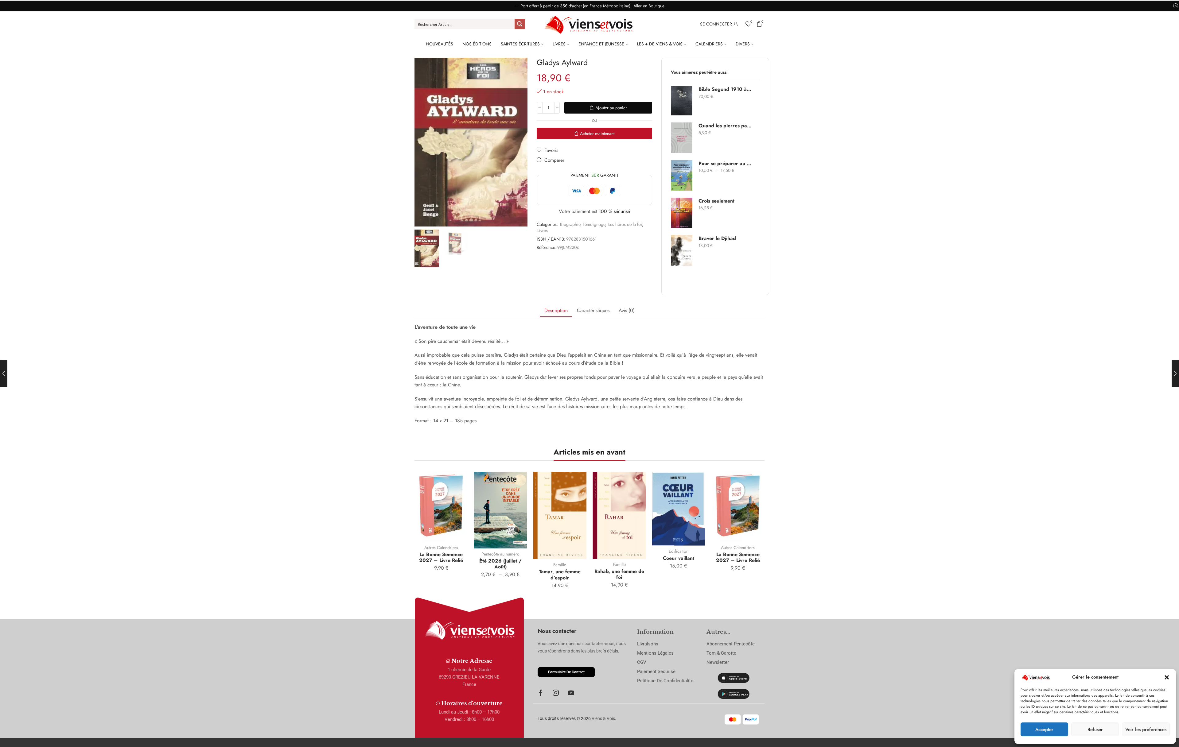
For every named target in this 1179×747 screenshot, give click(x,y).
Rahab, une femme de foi (619, 574)
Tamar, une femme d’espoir (560, 574)
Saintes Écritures (520, 44)
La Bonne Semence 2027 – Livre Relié (441, 557)
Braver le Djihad (717, 238)
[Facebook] (540, 693)
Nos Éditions (477, 44)
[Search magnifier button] (520, 24)
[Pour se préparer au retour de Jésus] (681, 175)
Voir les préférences (1145, 729)
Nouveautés (439, 44)
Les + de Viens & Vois (660, 44)
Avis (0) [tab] (627, 310)
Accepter (1044, 729)
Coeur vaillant (678, 558)
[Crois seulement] (681, 213)
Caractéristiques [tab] (593, 310)
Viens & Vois (603, 718)
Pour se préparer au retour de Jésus (725, 163)
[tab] (556, 310)
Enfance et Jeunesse (601, 44)
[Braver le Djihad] (681, 250)
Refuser (1095, 729)
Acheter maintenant (597, 133)
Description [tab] (556, 310)
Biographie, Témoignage (582, 224)
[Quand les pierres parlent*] (681, 137)
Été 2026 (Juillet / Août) (500, 563)
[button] (1167, 677)
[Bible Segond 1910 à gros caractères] (681, 100)
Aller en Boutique (648, 6)
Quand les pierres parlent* (725, 125)
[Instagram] (556, 693)
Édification (678, 551)
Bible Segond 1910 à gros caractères (725, 89)
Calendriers (709, 44)
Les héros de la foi (625, 224)
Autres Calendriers (441, 547)
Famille (559, 565)
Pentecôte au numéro (500, 554)
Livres (559, 44)
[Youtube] (571, 693)
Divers (743, 44)
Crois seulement (716, 201)
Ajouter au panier (611, 108)
